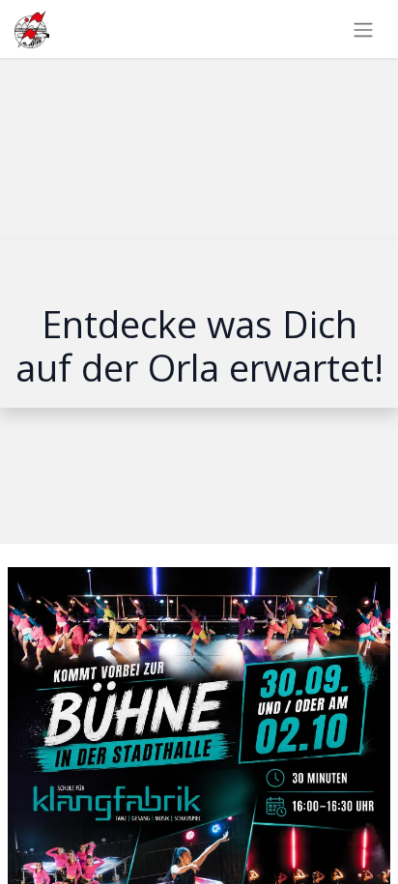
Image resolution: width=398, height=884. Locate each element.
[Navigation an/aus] (363, 29)
